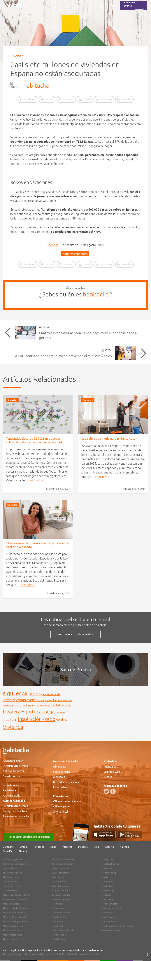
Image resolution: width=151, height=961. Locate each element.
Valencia (124, 847)
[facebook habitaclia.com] (113, 791)
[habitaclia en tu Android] (130, 837)
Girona (23, 847)
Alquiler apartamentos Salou (17, 895)
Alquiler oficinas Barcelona (16, 917)
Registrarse (9, 790)
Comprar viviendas (61, 895)
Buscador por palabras (66, 782)
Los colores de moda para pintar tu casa (108, 438)
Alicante (23, 851)
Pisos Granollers (59, 935)
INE (15, 719)
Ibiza (96, 847)
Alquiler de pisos (11, 904)
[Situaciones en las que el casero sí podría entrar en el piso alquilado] (38, 519)
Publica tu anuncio (133, 5)
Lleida (53, 847)
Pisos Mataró (107, 886)
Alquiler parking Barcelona (16, 921)
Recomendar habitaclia (16, 816)
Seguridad (73, 950)
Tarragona (38, 847)
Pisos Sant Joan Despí (111, 908)
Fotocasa (30, 954)
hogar (50, 711)
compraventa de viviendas (55, 700)
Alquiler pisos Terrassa (13, 939)
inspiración (30, 719)
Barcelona (8, 847)
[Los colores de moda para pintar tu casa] (113, 414)
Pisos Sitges (106, 913)
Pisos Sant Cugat (109, 904)
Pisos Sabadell (108, 899)
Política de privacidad (30, 950)
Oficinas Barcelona (61, 913)
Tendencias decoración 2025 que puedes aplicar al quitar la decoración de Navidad (34, 440)
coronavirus (23, 705)
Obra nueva (59, 766)
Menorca (83, 847)
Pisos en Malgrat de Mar (14, 859)
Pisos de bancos (62, 787)
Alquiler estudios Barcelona (16, 908)
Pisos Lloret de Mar (110, 864)
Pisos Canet (57, 926)
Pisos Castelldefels (61, 890)
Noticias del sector (13, 771)
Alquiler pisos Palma (12, 935)
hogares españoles (75, 253)
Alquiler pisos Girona (13, 926)
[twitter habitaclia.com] (106, 791)
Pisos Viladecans (109, 921)
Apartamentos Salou (13, 873)
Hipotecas (32, 711)
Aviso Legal (9, 950)
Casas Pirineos (10, 868)
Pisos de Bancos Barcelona (15, 899)
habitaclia (36, 85)
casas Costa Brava (60, 868)
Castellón (8, 851)
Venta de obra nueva (111, 930)
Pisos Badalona (59, 917)
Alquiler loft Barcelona (14, 913)
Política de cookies (54, 950)
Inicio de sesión (11, 785)
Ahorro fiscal (60, 811)
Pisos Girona (58, 904)
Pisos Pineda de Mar (110, 873)
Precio (48, 719)
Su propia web (112, 771)
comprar (9, 700)
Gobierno (66, 705)
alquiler (12, 693)
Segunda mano (61, 771)
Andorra (109, 847)
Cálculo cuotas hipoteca (67, 801)
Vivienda (13, 727)
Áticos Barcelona (11, 877)
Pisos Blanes (58, 921)
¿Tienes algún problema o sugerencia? (28, 836)
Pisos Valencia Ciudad (62, 930)
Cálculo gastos (61, 806)
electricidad (52, 705)
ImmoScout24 (58, 954)
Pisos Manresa (108, 882)
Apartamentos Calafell (62, 864)
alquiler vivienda (51, 694)
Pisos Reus (106, 877)
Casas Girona (58, 877)
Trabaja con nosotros (15, 811)
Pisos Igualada (108, 859)
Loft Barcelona (10, 882)
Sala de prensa (11, 776)
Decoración (38, 705)
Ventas (61, 720)
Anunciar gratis (11, 795)
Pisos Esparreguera (61, 899)
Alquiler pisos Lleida (12, 930)
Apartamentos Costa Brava (16, 864)
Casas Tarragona (60, 886)
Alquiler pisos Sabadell (63, 859)
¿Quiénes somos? (13, 760)
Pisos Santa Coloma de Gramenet (117, 926)
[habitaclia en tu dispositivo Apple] (105, 837)
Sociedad (53, 245)
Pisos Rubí (106, 895)
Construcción (8, 706)
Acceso (108, 776)
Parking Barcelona (11, 886)
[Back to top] (142, 952)
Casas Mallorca (59, 882)
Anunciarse (110, 766)
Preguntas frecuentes (15, 765)
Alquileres (32, 693)
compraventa (27, 700)
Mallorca (67, 847)
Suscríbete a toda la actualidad (75, 634)
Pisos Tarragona (108, 917)
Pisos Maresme (10, 890)
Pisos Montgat (108, 890)
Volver (18, 56)
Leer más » (36, 480)
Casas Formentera (60, 873)
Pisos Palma (106, 868)
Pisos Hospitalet (60, 939)
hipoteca (11, 711)
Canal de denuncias (92, 950)
